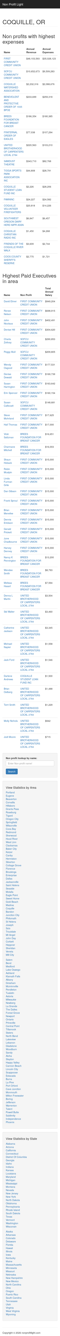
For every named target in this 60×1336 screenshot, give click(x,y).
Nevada (10, 1190)
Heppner (10, 944)
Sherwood (11, 835)
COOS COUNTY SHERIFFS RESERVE (12, 260)
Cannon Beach (14, 1065)
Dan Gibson (10, 491)
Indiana (10, 1166)
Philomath (11, 918)
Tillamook (11, 1029)
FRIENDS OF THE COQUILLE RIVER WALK (13, 247)
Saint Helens (12, 885)
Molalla (9, 891)
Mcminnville (12, 986)
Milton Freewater (15, 1095)
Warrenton (11, 1105)
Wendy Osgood (8, 366)
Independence (13, 1118)
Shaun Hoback (8, 461)
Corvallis (10, 802)
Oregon (10, 1291)
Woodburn (11, 1049)
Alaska (9, 1231)
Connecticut (12, 1153)
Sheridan (10, 948)
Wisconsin (11, 1226)
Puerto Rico (12, 1294)
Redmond (11, 832)
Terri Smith (9, 704)
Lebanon (10, 1042)
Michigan (10, 1180)
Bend (8, 963)
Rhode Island (13, 1210)
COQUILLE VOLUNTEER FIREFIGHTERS (12, 209)
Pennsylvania (13, 1206)
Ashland (10, 973)
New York (11, 1196)
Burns (9, 1079)
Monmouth (11, 1092)
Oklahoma (11, 1203)
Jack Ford (9, 659)
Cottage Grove (13, 865)
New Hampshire (14, 1277)
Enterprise (11, 875)
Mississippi (11, 1183)
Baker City (11, 848)
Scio (8, 928)
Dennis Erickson (8, 521)
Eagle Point (12, 895)
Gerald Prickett (8, 530)
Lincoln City (12, 1069)
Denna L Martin (8, 597)
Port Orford (12, 1085)
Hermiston (11, 858)
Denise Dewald (8, 375)
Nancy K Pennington (10, 559)
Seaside (10, 888)
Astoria (9, 996)
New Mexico (12, 1281)
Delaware (11, 1241)
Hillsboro (10, 805)
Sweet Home (12, 898)
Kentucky (11, 1258)
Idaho (9, 1163)
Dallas (9, 878)
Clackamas (12, 845)
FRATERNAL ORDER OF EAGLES (11, 136)
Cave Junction (13, 1089)
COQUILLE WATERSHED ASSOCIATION (12, 87)
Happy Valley (13, 1062)
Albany (9, 979)
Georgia (10, 1160)
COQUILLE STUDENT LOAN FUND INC (13, 190)
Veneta (9, 951)
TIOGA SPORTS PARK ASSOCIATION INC (12, 175)
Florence (10, 868)
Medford (10, 966)
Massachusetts (14, 1264)
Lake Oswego (13, 969)
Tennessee (12, 1301)
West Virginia (13, 1311)
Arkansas (11, 1234)
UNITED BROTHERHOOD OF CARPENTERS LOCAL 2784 (14, 150)
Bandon (10, 911)
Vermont (10, 1220)
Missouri (10, 1271)
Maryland (11, 1176)
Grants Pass (12, 809)
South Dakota (13, 1213)
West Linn (11, 842)
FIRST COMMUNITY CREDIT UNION (12, 62)
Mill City (10, 954)
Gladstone (11, 1046)
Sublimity (10, 1115)
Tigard (9, 815)
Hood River (12, 838)
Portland (10, 792)
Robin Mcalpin (8, 470)
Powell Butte (12, 1112)
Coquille (10, 908)
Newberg (10, 1002)
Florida (9, 1244)
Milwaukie (11, 999)
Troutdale (11, 931)
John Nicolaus (8, 321)
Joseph (10, 925)
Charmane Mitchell (9, 448)
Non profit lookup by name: (21, 758)
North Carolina (13, 1284)
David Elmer (10, 301)
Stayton (10, 1059)
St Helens (11, 921)
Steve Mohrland (9, 416)
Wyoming (11, 1314)
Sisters (9, 1032)
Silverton (10, 862)
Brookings (11, 872)
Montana (10, 1186)
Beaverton (11, 799)
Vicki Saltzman (9, 435)
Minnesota (11, 1268)
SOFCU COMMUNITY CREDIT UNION (12, 75)
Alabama (10, 1143)
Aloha (9, 1055)
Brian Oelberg (8, 690)
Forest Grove (13, 1012)
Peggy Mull (10, 351)
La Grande (11, 1006)
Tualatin (10, 993)
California (11, 1150)
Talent (9, 1108)
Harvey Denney (8, 549)
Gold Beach (12, 901)
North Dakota (13, 1200)
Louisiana (11, 1173)
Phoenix (10, 1122)
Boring (9, 1099)
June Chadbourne (10, 540)
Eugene (10, 795)
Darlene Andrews (8, 677)
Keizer (9, 852)
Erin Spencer (11, 393)
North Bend (12, 1036)
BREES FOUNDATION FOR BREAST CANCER (11, 121)
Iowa (8, 1254)
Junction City (12, 915)
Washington (12, 1223)
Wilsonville (11, 825)
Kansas (10, 1170)
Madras (10, 905)
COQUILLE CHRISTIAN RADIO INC (10, 234)
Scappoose (12, 1072)
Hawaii (9, 1248)
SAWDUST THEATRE (9, 162)
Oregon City (12, 819)
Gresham (11, 983)
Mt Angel (10, 935)
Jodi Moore (10, 737)
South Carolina (14, 1297)
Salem (9, 959)
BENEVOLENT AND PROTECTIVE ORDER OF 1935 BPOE (13, 103)
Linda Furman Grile (8, 482)
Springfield (11, 822)
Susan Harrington (9, 385)
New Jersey (12, 1193)
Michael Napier (8, 645)
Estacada (11, 1075)
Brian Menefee (8, 511)
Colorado (11, 1238)
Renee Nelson (7, 312)
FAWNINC (9, 199)
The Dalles (11, 1009)
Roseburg (11, 812)
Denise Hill (9, 329)
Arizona (10, 1147)
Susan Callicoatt (9, 404)
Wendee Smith (8, 571)
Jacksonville (12, 881)
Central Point (13, 1026)
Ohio (8, 1287)
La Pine (10, 1082)
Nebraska (11, 1274)
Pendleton (11, 989)
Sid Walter (9, 611)
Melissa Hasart (8, 584)
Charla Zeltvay (8, 340)
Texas (9, 1216)
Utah (8, 1304)
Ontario (10, 1019)
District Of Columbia (16, 1157)
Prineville (10, 1022)
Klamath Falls (13, 976)
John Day (11, 938)
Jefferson (11, 1102)
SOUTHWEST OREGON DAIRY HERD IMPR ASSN (14, 222)
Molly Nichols (11, 720)
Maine (9, 1261)
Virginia (10, 1307)
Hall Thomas (10, 424)
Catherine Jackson (9, 629)
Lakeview (11, 1039)
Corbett (10, 941)
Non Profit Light (12, 4)
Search (12, 771)
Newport (10, 1016)
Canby (9, 855)
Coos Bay (11, 828)
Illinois (9, 1251)
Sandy (9, 1052)
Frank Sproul (11, 500)
